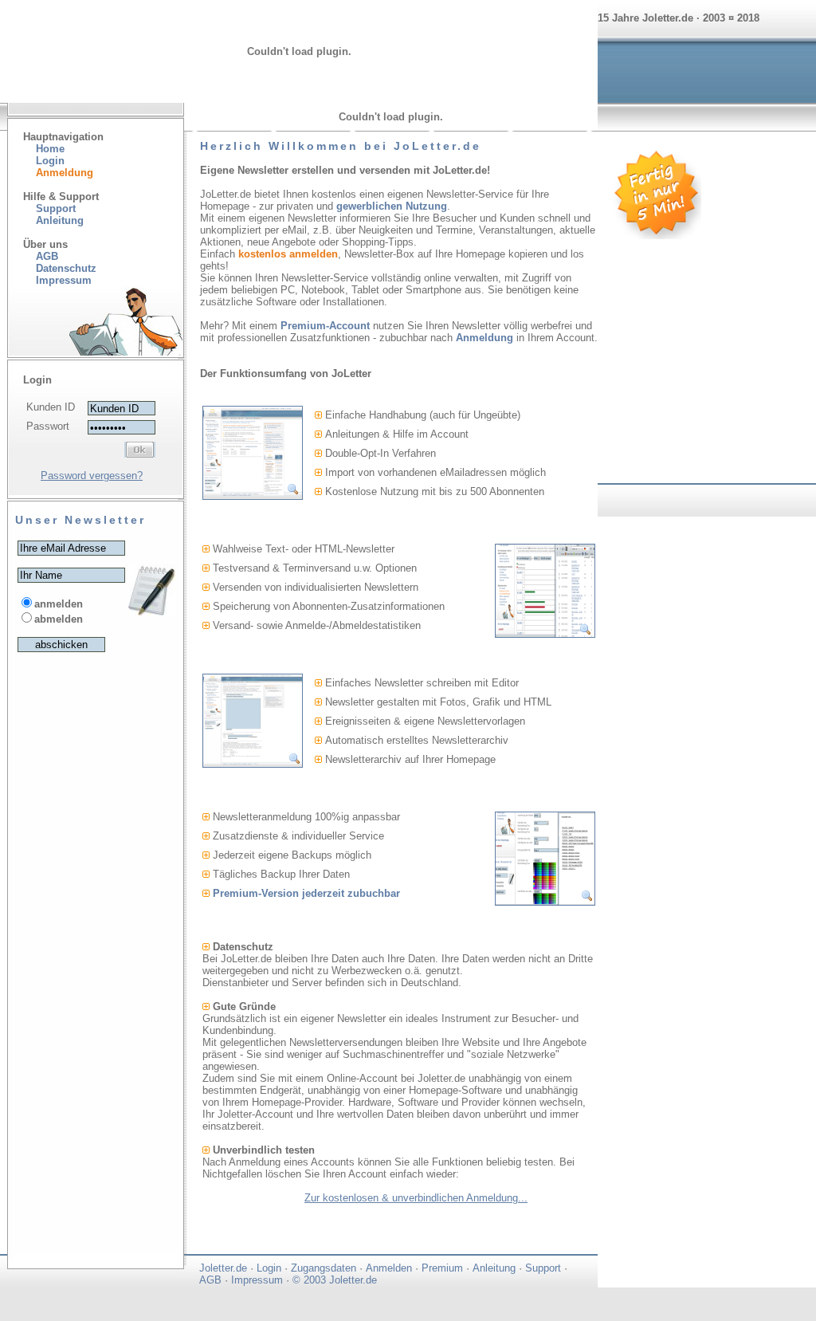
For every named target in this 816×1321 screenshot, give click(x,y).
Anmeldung (484, 338)
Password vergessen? (92, 476)
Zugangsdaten (323, 1268)
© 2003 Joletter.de (334, 1280)
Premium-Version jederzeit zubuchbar (306, 893)
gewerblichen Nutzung (391, 206)
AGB (47, 256)
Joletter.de (223, 1268)
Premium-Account (325, 326)
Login (50, 161)
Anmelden (389, 1268)
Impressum (257, 1280)
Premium (442, 1268)
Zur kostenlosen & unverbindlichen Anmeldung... (416, 1198)
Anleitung (60, 220)
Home (50, 149)
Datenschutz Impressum (59, 274)
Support (56, 208)
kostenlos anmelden (288, 254)
